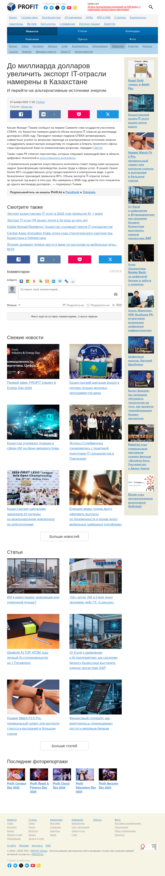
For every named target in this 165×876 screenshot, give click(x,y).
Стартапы (120, 17)
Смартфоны (16, 23)
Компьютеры (78, 823)
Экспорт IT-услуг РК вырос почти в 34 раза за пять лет (47, 220)
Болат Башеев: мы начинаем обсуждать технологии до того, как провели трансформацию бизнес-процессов (141, 404)
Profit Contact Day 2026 (16, 785)
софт (20, 834)
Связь (25, 46)
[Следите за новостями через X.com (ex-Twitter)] (57, 7)
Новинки (27, 51)
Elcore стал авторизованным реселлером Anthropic (140, 500)
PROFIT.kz (37, 854)
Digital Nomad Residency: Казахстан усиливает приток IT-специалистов (60, 226)
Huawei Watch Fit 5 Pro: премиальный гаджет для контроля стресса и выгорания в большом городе (141, 166)
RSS (118, 305)
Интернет (38, 46)
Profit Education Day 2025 (86, 787)
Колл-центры (48, 23)
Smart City (109, 23)
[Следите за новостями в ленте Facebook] (45, 7)
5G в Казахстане (51, 17)
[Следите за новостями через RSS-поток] (74, 7)
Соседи (13, 51)
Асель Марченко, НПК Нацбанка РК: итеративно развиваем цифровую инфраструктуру (141, 320)
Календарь (133, 31)
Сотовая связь (29, 17)
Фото (132, 39)
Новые (12, 305)
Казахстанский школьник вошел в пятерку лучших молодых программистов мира (94, 387)
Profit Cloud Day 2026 (61, 785)
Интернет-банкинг (89, 23)
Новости (32, 31)
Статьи (82, 31)
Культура (133, 46)
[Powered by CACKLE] (116, 271)
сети (82, 830)
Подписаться (99, 305)
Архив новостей (84, 51)
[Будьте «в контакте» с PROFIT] (63, 7)
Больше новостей (64, 536)
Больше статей (64, 745)
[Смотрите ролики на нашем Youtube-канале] (69, 7)
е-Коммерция (67, 23)
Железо (52, 46)
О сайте (11, 845)
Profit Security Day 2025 (108, 785)
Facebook (72, 192)
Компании (32, 39)
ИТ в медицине (73, 17)
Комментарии (18, 271)
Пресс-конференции (125, 830)
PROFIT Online (39, 850)
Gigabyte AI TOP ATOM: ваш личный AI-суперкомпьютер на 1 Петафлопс (27, 657)
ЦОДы (89, 17)
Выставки (55, 823)
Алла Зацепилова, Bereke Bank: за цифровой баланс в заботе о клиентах (139, 274)
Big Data (32, 23)
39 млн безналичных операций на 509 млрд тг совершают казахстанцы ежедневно (114, 8)
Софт (64, 46)
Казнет (13, 17)
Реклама (24, 845)
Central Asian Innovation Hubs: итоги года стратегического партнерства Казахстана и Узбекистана (59, 235)
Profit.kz (40, 102)
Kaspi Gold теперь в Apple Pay (139, 84)
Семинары (55, 827)
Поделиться (75, 305)
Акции (53, 834)
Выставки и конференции (128, 823)
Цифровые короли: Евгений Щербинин (140, 360)
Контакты (37, 845)
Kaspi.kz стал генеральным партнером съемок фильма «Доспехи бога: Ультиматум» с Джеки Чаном (139, 456)
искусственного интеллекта (57, 158)
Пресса (82, 39)
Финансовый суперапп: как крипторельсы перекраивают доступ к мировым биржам (91, 723)
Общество (118, 46)
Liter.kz (97, 148)
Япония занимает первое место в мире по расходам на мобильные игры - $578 (62, 246)
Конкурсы (55, 830)
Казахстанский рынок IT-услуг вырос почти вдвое (138, 120)
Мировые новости (46, 51)
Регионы (147, 46)
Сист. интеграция (80, 827)
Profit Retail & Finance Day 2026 (39, 787)
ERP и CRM (103, 17)
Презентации (121, 827)
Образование (100, 46)
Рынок (32, 827)
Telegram (89, 192)
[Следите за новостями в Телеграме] (51, 7)
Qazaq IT (65, 51)
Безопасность (138, 17)
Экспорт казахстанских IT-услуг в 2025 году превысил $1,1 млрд (55, 213)
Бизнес (13, 46)
